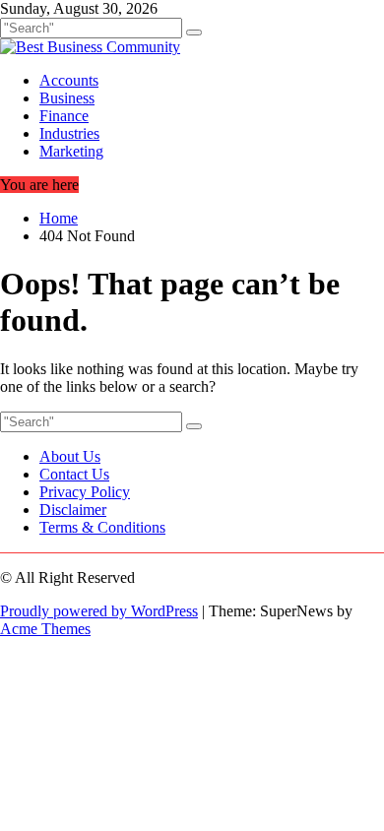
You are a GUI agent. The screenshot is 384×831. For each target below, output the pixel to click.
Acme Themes (45, 628)
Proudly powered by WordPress (99, 611)
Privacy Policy (84, 491)
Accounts (68, 80)
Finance (64, 115)
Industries (69, 133)
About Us (69, 456)
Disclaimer (72, 509)
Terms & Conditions (102, 527)
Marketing (71, 151)
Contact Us (74, 474)
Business (67, 98)
